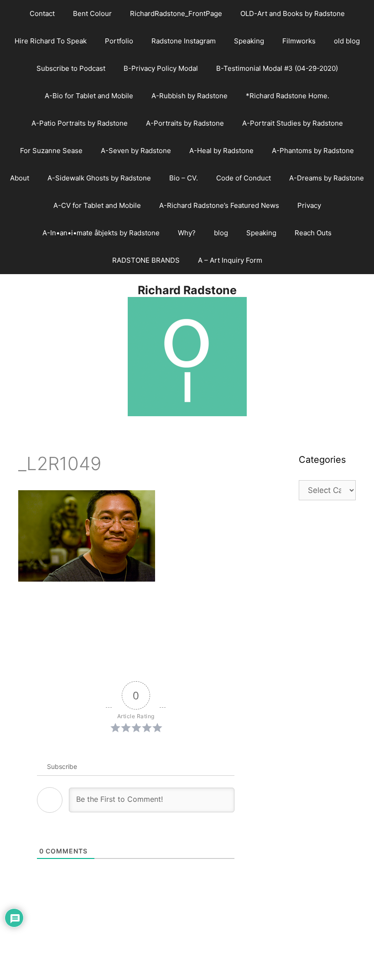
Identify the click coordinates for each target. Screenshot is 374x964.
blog (221, 232)
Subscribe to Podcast (70, 68)
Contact (42, 13)
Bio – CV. (183, 178)
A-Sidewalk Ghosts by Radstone (99, 178)
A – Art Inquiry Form (230, 260)
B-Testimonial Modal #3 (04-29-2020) (277, 68)
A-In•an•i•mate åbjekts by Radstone (101, 232)
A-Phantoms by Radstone (313, 150)
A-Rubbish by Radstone (189, 95)
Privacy (309, 205)
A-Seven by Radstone (136, 150)
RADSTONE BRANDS (146, 260)
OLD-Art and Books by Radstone (292, 13)
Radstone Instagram (183, 41)
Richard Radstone (187, 290)
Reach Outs (313, 232)
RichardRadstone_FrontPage (176, 13)
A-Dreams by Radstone (326, 178)
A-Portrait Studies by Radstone (292, 123)
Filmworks (299, 41)
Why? (187, 232)
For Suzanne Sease (51, 150)
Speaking (249, 41)
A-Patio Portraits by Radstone (79, 123)
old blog (347, 41)
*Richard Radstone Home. (287, 95)
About (19, 178)
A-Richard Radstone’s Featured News (219, 205)
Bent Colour (92, 13)
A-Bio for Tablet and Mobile (89, 95)
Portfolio (119, 41)
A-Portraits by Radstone (185, 123)
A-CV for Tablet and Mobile (97, 205)
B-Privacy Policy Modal (161, 68)
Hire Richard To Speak (51, 41)
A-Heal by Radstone (221, 150)
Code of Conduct (243, 178)
